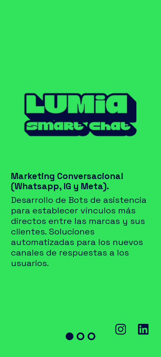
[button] (69, 336)
